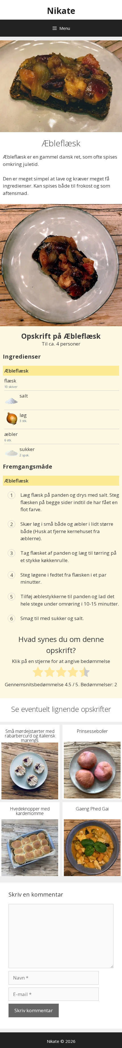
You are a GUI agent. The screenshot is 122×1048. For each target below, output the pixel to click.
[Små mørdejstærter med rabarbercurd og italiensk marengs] (30, 771)
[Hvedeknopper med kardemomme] (30, 847)
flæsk (10, 380)
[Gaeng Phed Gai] (92, 847)
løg (23, 415)
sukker (27, 449)
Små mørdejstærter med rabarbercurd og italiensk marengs (30, 735)
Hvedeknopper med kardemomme (30, 811)
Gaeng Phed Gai (92, 808)
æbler (11, 434)
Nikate (61, 10)
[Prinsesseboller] (92, 770)
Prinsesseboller (92, 730)
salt (24, 395)
